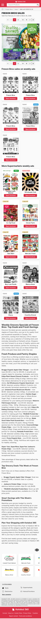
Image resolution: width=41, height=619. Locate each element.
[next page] (30, 19)
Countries (35, 613)
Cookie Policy (18, 613)
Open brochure (11, 98)
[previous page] (11, 19)
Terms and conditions (25, 616)
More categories (6, 594)
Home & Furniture (29, 591)
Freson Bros (9, 9)
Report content (13, 616)
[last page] (33, 19)
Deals (16, 9)
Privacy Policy (27, 613)
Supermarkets (27, 587)
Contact (5, 613)
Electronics (8, 591)
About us (11, 613)
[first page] (7, 19)
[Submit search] (37, 4)
